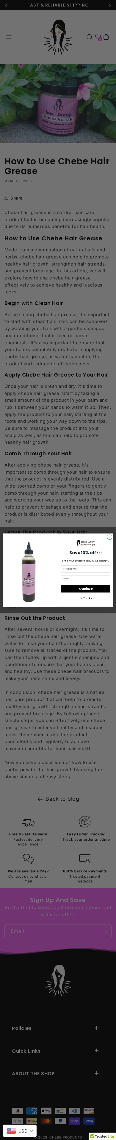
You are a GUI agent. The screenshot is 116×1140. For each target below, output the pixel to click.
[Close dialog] (109, 537)
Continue (85, 589)
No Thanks (86, 597)
